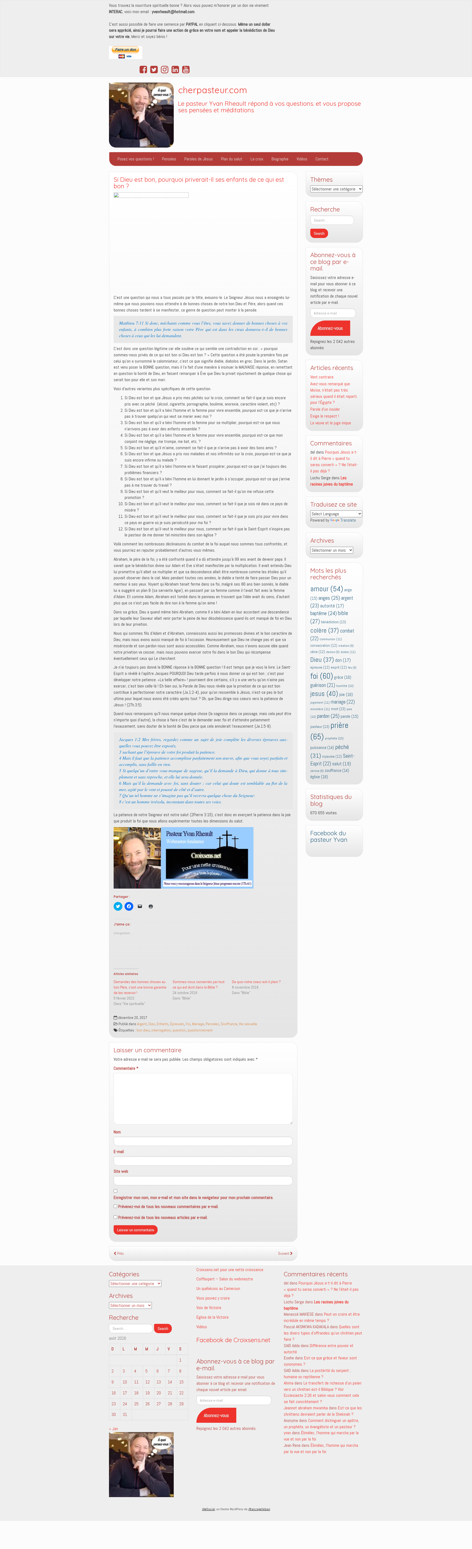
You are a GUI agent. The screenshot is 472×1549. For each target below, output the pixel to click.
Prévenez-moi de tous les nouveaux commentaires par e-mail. (168, 1206)
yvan (287, 1433)
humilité (345, 686)
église (319, 777)
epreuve (320, 667)
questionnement (200, 1030)
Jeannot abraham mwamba (306, 1408)
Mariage (198, 1024)
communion (331, 639)
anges (329, 597)
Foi (188, 1024)
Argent (142, 1024)
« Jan (113, 1429)
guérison (322, 685)
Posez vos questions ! (135, 159)
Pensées (169, 159)
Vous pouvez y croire (213, 1298)
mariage (343, 702)
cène (317, 651)
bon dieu (143, 1030)
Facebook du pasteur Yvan (328, 836)
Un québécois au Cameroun (218, 1288)
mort (338, 708)
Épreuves (177, 1024)
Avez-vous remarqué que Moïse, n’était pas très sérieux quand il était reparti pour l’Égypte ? (333, 393)
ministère (320, 709)
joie (346, 694)
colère (324, 630)
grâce (342, 677)
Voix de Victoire (208, 1307)
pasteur (319, 726)
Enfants (163, 1024)
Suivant (284, 1253)
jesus (324, 693)
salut (341, 764)
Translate (348, 520)
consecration (323, 645)
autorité (332, 606)
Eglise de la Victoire (212, 1317)
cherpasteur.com (212, 89)
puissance (322, 747)
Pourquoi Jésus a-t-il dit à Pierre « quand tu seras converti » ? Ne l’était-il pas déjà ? (334, 461)
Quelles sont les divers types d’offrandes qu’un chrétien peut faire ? (323, 1333)
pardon (328, 715)
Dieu (151, 1024)
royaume (332, 756)
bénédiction (333, 621)
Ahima (288, 1383)
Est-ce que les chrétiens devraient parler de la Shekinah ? (323, 1411)
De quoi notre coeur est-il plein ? (256, 981)
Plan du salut (231, 159)
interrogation (161, 1030)
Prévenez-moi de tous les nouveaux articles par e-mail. (163, 1217)
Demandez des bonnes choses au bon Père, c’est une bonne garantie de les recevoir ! (140, 987)
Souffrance (229, 1024)
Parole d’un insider (325, 409)
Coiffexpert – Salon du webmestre (224, 1279)
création (346, 646)
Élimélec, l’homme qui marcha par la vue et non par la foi (321, 1448)
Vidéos (302, 159)
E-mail (119, 1151)
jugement (320, 702)
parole (349, 716)
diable (348, 652)
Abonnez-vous (330, 328)
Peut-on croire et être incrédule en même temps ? (322, 1317)
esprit (339, 667)
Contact (322, 159)
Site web (121, 1171)
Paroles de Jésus (198, 159)
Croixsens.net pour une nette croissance (229, 1269)
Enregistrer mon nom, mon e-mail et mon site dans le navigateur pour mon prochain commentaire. (193, 1197)
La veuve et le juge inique (330, 423)
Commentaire (126, 1068)
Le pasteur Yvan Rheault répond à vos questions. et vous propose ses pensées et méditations (269, 107)
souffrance (337, 770)
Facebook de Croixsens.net (233, 1340)
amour (326, 588)
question (179, 1030)
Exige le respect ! (324, 416)
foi (321, 676)
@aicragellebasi (259, 1509)
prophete (334, 738)
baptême (323, 613)
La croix (256, 159)
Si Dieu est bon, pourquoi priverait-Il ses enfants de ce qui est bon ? (199, 183)
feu (352, 667)
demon (333, 652)
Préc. (120, 1253)
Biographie (280, 159)
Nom (117, 1132)
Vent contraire (322, 377)
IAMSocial (208, 1509)
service (317, 771)
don (343, 660)
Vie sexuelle (248, 1024)
